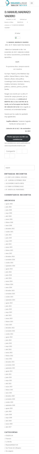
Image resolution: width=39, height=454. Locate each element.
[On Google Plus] (7, 156)
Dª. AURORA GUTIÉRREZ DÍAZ (16, 180)
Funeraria (8, 438)
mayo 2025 (9, 241)
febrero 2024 (9, 284)
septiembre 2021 (10, 368)
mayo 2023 (9, 312)
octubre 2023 (9, 297)
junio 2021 (9, 377)
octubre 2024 (9, 262)
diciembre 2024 (10, 256)
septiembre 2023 (10, 300)
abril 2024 (9, 278)
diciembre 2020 (10, 396)
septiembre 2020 (10, 405)
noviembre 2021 (10, 365)
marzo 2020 (9, 424)
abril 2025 (9, 244)
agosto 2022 (9, 337)
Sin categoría (9, 451)
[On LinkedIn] (12, 156)
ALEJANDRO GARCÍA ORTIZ (15, 183)
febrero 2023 (9, 321)
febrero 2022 (9, 355)
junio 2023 (9, 309)
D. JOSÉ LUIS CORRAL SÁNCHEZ (16, 177)
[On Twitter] (24, 151)
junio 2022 (9, 343)
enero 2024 (9, 287)
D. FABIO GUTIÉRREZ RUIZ (15, 186)
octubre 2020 (9, 402)
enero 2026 (9, 225)
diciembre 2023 (10, 290)
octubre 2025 (9, 231)
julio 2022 (9, 340)
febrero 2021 (9, 390)
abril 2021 (9, 383)
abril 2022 (9, 349)
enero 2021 (9, 393)
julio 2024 (9, 272)
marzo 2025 (9, 247)
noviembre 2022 (10, 331)
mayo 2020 (9, 417)
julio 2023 (9, 306)
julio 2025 (9, 235)
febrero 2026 (9, 222)
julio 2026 (9, 207)
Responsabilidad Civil (12, 445)
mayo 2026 (9, 213)
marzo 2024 (9, 281)
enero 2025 (9, 253)
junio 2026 (9, 210)
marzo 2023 (9, 318)
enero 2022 (9, 359)
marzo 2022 (9, 352)
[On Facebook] (19, 151)
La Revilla (9, 442)
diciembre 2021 (10, 362)
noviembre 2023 (10, 293)
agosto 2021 (9, 371)
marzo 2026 (9, 219)
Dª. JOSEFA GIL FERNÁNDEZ (15, 189)
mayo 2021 (9, 380)
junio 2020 (9, 414)
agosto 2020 (9, 408)
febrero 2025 (9, 250)
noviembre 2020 (10, 399)
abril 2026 (9, 216)
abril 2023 (9, 315)
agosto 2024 (9, 269)
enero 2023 (9, 324)
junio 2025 (9, 238)
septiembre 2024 (10, 266)
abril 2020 (9, 421)
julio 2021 (9, 374)
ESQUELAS (20, 22)
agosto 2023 (9, 303)
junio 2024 (9, 275)
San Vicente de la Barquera (13, 448)
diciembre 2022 (10, 328)
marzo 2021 (9, 386)
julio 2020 (9, 411)
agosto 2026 (9, 204)
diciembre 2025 (10, 228)
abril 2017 (9, 427)
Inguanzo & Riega (8, 22)
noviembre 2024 (10, 259)
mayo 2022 (9, 346)
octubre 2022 (9, 334)
